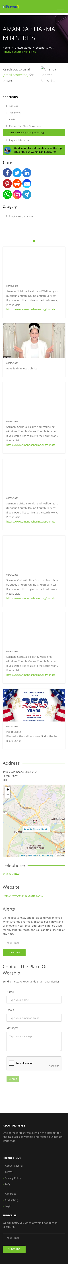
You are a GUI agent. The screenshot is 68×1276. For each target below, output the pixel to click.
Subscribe (14, 952)
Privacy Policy (13, 1178)
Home (6, 47)
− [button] (8, 795)
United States (23, 47)
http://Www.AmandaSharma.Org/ (23, 895)
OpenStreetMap (46, 855)
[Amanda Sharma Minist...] (35, 822)
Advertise (10, 1193)
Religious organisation (21, 216)
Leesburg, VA (43, 47)
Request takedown (19, 140)
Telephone (14, 112)
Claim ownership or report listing (26, 132)
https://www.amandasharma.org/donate (30, 309)
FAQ (7, 1184)
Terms (9, 1172)
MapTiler (33, 855)
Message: (12, 1028)
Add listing (11, 1200)
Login (8, 1206)
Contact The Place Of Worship (25, 126)
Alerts (12, 119)
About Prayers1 (14, 1165)
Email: (10, 1010)
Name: (11, 992)
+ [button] (8, 789)
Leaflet (23, 855)
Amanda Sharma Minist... (36, 829)
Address (13, 106)
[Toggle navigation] (60, 8)
